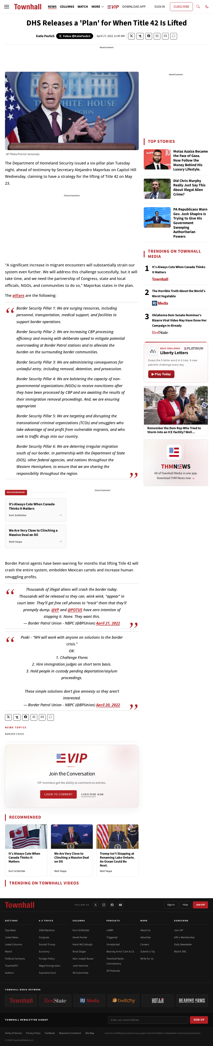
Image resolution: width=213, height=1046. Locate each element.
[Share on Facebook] (148, 36)
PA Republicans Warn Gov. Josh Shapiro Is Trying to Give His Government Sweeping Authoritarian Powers (190, 223)
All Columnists (80, 973)
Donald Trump (47, 944)
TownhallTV (11, 966)
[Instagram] (103, 905)
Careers (144, 944)
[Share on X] (131, 36)
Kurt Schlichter (17, 871)
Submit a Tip (147, 951)
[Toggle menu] (6, 7)
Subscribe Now (92, 794)
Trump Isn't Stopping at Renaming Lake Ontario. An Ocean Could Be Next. (117, 859)
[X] (95, 905)
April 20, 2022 (108, 704)
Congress (44, 937)
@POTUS (75, 609)
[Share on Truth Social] (140, 36)
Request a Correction (70, 1033)
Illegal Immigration (49, 966)
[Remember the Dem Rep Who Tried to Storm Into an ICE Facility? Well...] (176, 405)
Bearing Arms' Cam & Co (120, 951)
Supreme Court (47, 973)
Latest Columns (13, 944)
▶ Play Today (161, 374)
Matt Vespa (60, 871)
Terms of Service (13, 1033)
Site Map (89, 1033)
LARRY (109, 930)
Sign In (171, 905)
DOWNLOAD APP (134, 6)
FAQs (185, 905)
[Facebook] (112, 905)
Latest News (11, 937)
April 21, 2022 (108, 623)
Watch (8, 951)
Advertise (145, 937)
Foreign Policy (47, 959)
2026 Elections (46, 930)
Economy (44, 951)
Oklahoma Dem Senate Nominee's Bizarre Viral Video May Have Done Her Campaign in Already (179, 320)
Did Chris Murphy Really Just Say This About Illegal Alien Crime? (189, 188)
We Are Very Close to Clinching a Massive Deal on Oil (71, 857)
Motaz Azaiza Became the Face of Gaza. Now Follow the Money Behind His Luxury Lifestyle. (190, 160)
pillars (18, 295)
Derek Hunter (80, 937)
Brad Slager (79, 951)
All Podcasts (113, 971)
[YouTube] (120, 905)
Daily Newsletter (183, 944)
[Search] (198, 6)
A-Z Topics (46, 920)
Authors (9, 973)
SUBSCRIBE (181, 6)
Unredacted (113, 944)
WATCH (83, 6)
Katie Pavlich (45, 36)
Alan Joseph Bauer (83, 959)
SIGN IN (159, 6)
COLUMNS (67, 6)
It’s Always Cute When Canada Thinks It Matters (24, 857)
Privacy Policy (33, 1033)
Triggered (111, 937)
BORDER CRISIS (14, 734)
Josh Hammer (80, 966)
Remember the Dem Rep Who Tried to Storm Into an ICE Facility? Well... (174, 430)
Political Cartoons (15, 959)
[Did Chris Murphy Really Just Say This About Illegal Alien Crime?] (157, 189)
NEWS (52, 6)
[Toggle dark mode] (207, 6)
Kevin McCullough (83, 944)
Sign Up (199, 1020)
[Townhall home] (19, 905)
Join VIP (200, 905)
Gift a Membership (184, 937)
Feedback (50, 1033)
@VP (55, 609)
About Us (145, 930)
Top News (10, 930)
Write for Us (147, 959)
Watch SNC (180, 951)
